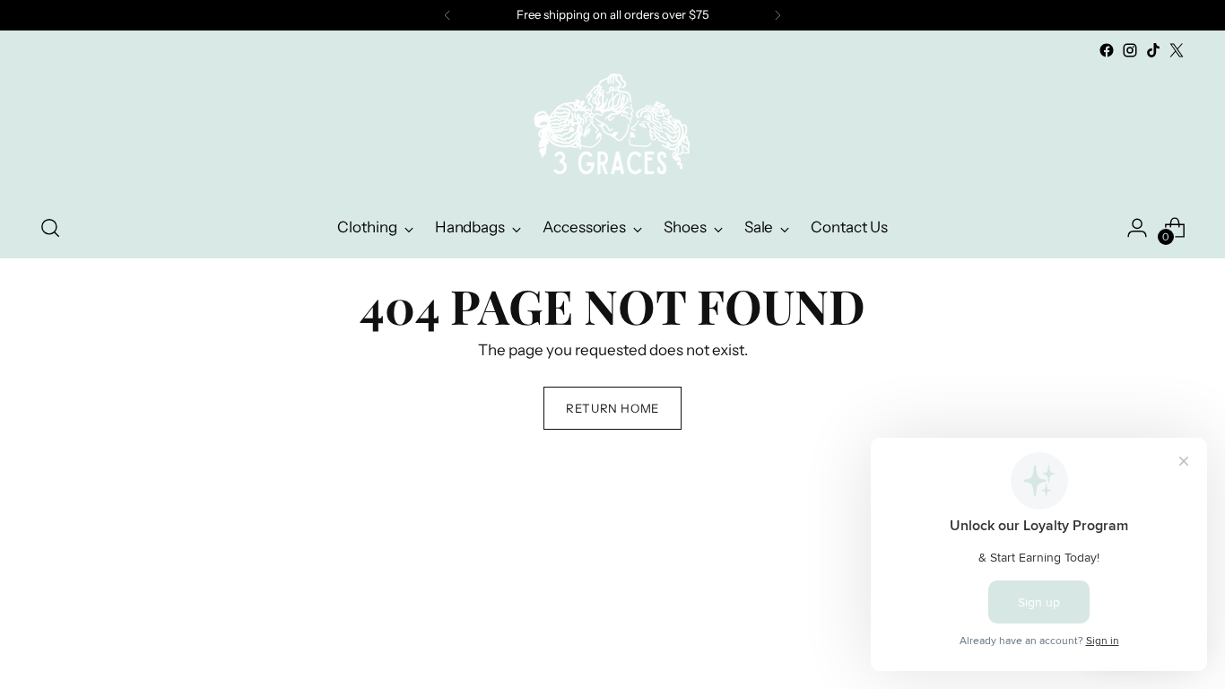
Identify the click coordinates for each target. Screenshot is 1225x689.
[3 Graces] (612, 130)
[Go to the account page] (1137, 228)
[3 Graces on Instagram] (1130, 50)
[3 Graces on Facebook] (1107, 50)
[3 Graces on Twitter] (1177, 50)
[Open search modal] (50, 228)
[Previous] (447, 15)
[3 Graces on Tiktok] (1153, 50)
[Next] (777, 15)
